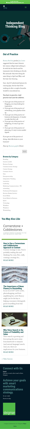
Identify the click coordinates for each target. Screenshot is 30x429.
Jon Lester (22, 61)
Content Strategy (7, 169)
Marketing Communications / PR (12, 186)
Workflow (6, 205)
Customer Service (8, 171)
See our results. (6, 396)
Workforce (6, 208)
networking (6, 188)
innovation (6, 181)
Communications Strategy (10, 167)
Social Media (6, 196)
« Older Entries (7, 359)
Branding (5, 159)
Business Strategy (8, 164)
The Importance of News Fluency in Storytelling (13, 287)
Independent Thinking (9, 179)
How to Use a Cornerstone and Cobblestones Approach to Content (14, 245)
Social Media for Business (10, 198)
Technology (6, 203)
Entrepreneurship (8, 176)
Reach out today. (7, 398)
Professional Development (10, 191)
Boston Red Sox (8, 61)
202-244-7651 (15, 1)
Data (4, 174)
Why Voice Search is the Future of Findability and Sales (13, 332)
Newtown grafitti (13, 146)
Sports (4, 201)
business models (7, 162)
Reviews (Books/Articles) (10, 193)
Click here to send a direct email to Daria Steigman (13, 374)
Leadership (6, 183)
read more (8, 260)
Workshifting (6, 210)
